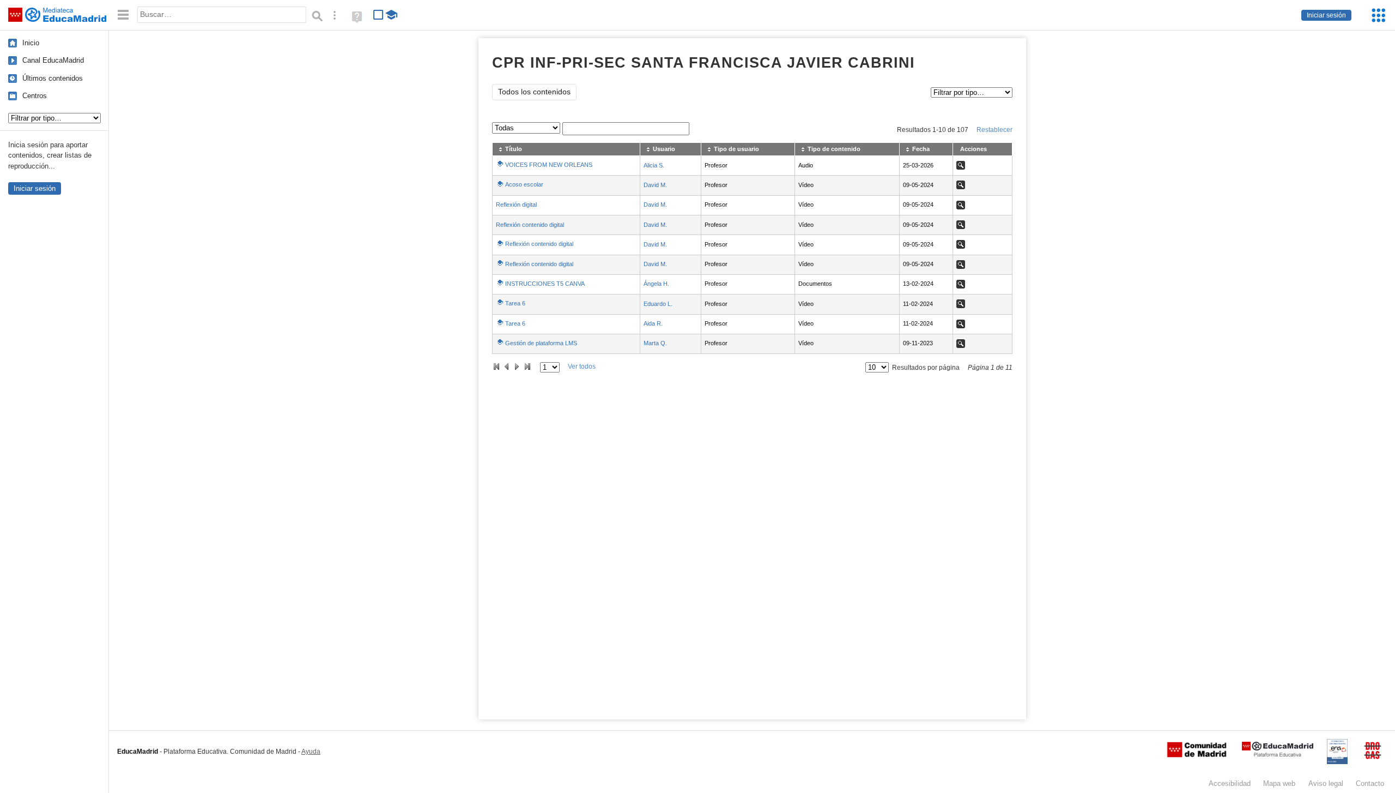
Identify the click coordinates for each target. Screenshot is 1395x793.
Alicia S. (654, 165)
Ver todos (582, 366)
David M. (655, 185)
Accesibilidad (1230, 783)
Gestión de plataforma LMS (541, 343)
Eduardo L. (658, 304)
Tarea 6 (515, 303)
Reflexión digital (516, 204)
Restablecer (994, 130)
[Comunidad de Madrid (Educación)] (1196, 755)
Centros (34, 96)
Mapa (1279, 783)
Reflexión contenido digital (530, 224)
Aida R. (653, 323)
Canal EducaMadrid (53, 60)
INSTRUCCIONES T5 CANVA (545, 283)
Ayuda (310, 751)
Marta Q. (655, 343)
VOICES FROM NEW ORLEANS (548, 164)
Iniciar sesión (1326, 15)
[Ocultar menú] (123, 15)
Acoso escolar (524, 184)
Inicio (30, 43)
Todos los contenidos (534, 92)
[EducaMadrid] (1277, 754)
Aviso (1325, 783)
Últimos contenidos (52, 78)
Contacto (1370, 783)
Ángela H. (656, 283)
